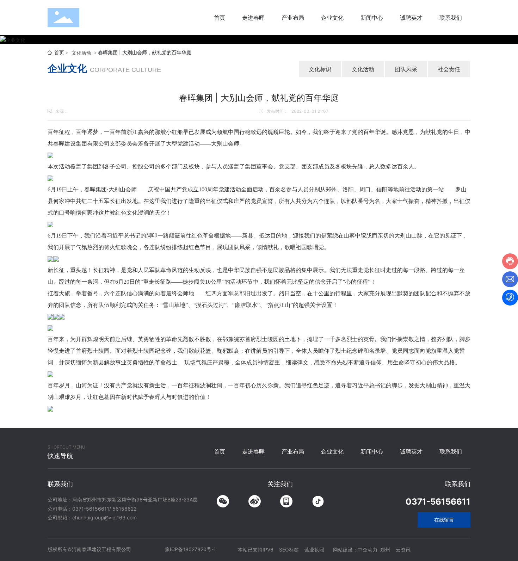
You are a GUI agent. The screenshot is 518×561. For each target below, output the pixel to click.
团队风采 (406, 69)
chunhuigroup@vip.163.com (104, 517)
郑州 (385, 550)
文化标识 (320, 69)
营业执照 (314, 550)
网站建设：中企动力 (355, 550)
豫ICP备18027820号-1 (190, 549)
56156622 (124, 509)
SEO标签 (289, 550)
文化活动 (81, 53)
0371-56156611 (90, 509)
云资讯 (403, 550)
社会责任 (449, 69)
